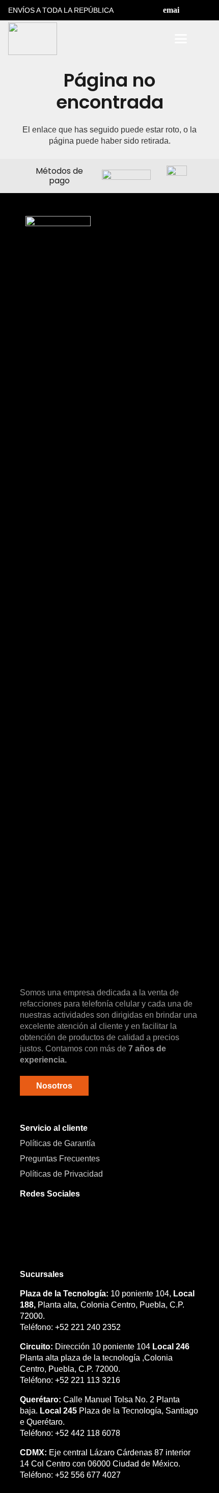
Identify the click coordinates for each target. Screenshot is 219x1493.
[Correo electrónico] (171, 10)
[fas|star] (58, 598)
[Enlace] (152, 39)
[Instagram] (207, 10)
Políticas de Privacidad (61, 1174)
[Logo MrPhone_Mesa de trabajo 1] (32, 38)
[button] (126, 38)
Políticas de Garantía (57, 1143)
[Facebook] (189, 10)
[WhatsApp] (81, 1224)
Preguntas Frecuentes (60, 1158)
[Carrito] (205, 38)
